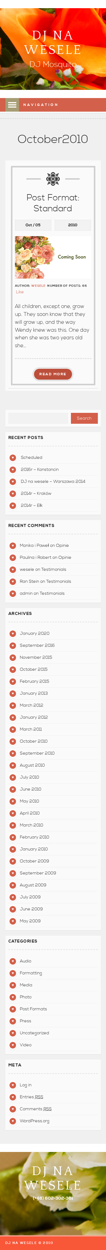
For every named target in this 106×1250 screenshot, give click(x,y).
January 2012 (34, 717)
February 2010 (34, 837)
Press (25, 1021)
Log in (26, 1085)
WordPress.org (34, 1121)
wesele (38, 286)
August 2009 (33, 885)
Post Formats (33, 1009)
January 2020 (34, 633)
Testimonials (53, 569)
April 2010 (30, 813)
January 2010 (34, 849)
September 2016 (37, 645)
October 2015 (34, 669)
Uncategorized (34, 1033)
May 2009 (30, 921)
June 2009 (31, 909)
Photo (26, 997)
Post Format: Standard (53, 203)
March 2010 (31, 825)
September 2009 (38, 873)
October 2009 (34, 861)
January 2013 (34, 693)
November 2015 (36, 657)
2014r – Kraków (36, 493)
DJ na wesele (53, 42)
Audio (25, 961)
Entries (31, 1097)
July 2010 (29, 777)
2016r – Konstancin (40, 469)
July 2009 (30, 897)
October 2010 (34, 741)
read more (53, 374)
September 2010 (37, 753)
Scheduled (31, 457)
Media (26, 985)
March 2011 (31, 729)
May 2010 (29, 801)
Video (26, 1045)
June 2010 (30, 789)
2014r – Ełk (32, 505)
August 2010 (32, 765)
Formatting (31, 973)
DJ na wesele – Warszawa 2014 (53, 481)
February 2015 (34, 681)
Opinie (62, 545)
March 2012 (31, 705)
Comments (36, 1109)
